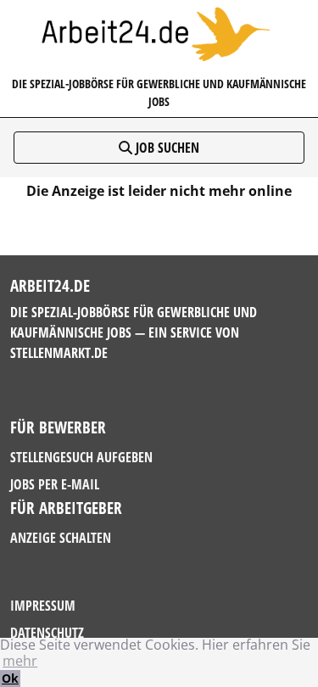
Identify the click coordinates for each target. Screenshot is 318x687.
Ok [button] (10, 678)
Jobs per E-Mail (54, 484)
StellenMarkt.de (59, 353)
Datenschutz (47, 632)
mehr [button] (20, 660)
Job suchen (165, 147)
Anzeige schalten (60, 537)
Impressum (42, 605)
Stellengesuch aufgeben (81, 457)
